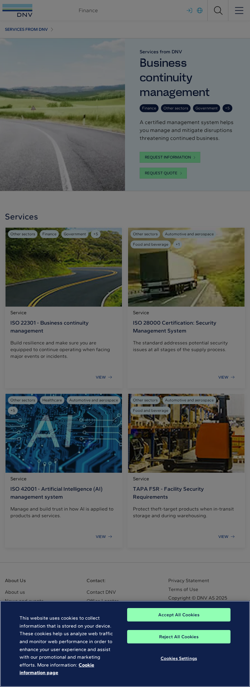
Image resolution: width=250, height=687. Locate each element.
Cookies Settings (179, 658)
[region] (125, 644)
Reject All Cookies (178, 636)
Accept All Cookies (178, 615)
